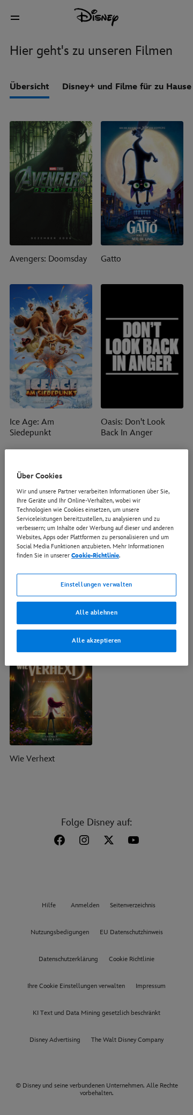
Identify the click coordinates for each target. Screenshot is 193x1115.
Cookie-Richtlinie (95, 555)
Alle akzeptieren (96, 640)
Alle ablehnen (96, 612)
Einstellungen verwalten (96, 584)
